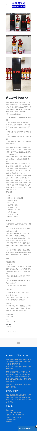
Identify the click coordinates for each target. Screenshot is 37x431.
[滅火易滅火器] (18, 32)
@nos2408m (12, 420)
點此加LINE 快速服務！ (25, 428)
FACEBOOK (9, 422)
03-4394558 (14, 415)
